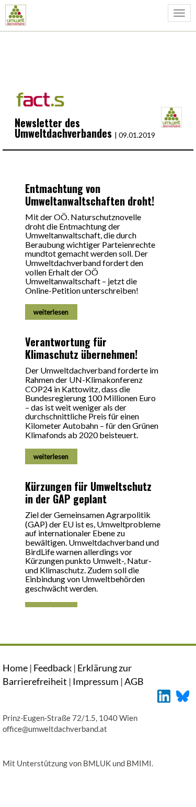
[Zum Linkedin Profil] (163, 695)
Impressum (96, 681)
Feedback (52, 667)
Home (15, 667)
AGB (134, 681)
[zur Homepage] (15, 15)
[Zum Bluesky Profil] (182, 695)
